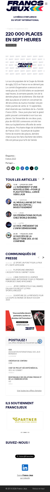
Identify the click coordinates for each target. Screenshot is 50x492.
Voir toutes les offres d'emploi (29, 391)
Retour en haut (38, 489)
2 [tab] (23, 432)
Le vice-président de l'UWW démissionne (25, 227)
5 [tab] (28, 432)
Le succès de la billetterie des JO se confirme (25, 239)
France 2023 (11, 45)
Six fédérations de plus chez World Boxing (27, 216)
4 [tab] (26, 432)
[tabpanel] (25, 421)
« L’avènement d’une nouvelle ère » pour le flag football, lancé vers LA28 (26, 191)
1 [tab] (21, 432)
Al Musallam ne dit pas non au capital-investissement (27, 205)
